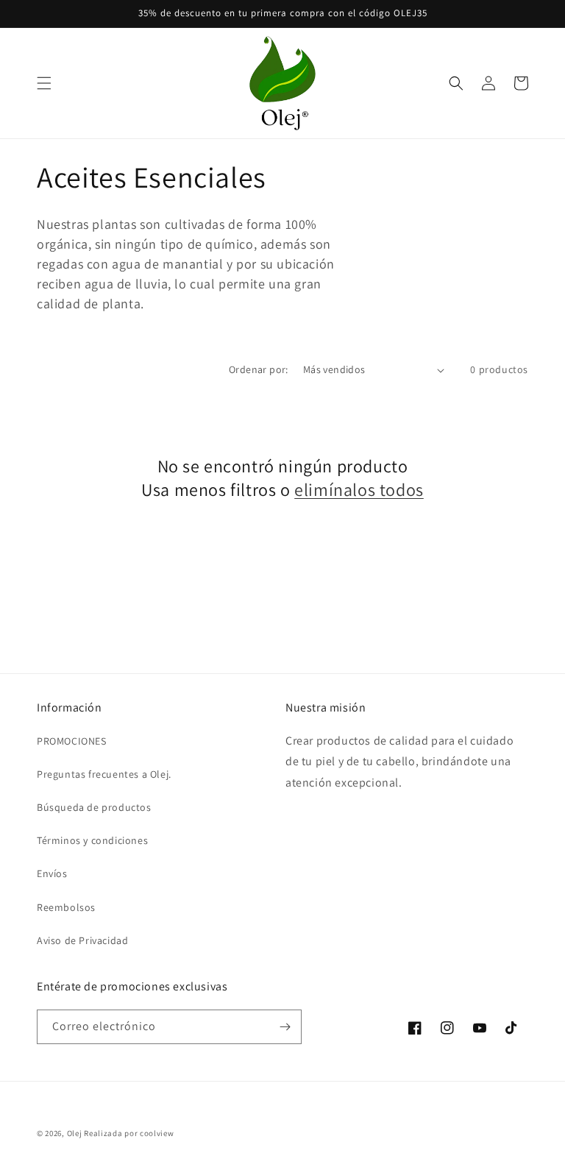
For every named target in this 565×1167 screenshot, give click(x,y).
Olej (74, 1133)
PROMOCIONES (72, 741)
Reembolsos (66, 907)
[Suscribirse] (285, 1027)
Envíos (52, 873)
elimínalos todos (359, 489)
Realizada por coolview (129, 1133)
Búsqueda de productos (94, 807)
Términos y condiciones (92, 840)
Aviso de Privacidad (82, 940)
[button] (44, 83)
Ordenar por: (258, 369)
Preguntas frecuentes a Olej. (104, 774)
